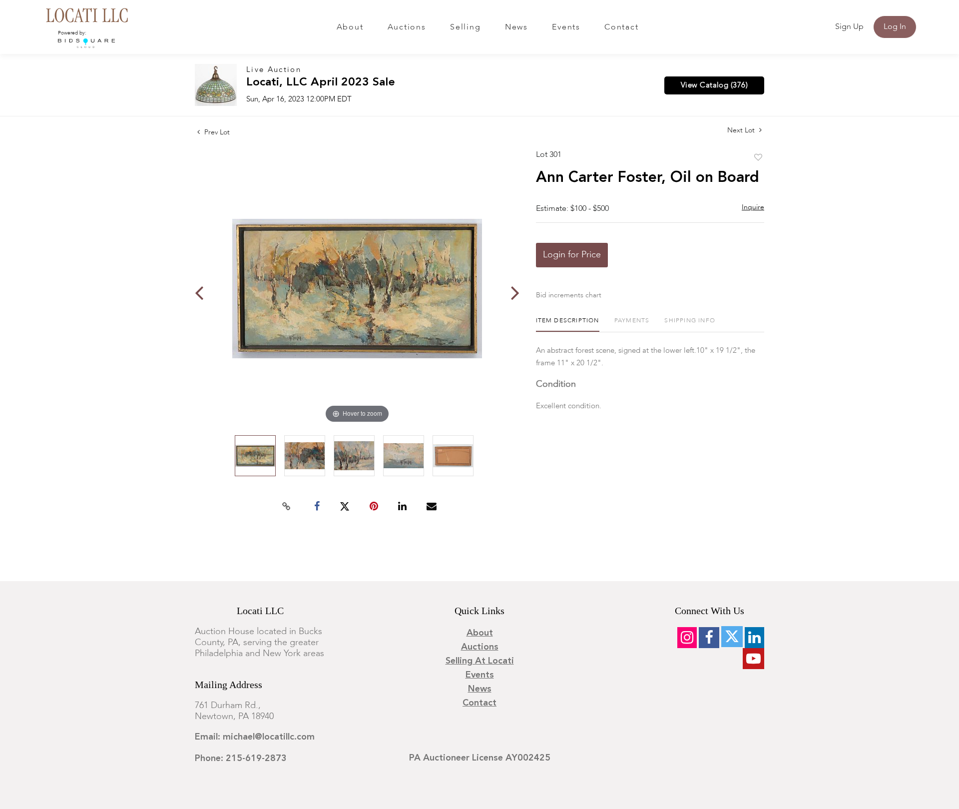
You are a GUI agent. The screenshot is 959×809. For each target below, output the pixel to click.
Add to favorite (758, 158)
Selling (465, 27)
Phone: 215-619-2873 (241, 758)
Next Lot (742, 130)
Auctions (407, 27)
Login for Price (572, 254)
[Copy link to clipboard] (287, 507)
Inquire (753, 207)
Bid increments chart (568, 295)
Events (566, 27)
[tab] (567, 324)
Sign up (849, 27)
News (516, 27)
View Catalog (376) (714, 85)
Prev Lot (216, 132)
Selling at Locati (480, 661)
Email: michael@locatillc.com (255, 737)
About (350, 27)
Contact (621, 27)
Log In (895, 27)
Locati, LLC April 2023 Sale (320, 82)
